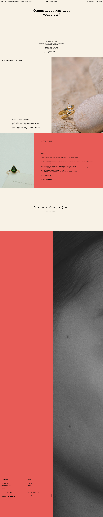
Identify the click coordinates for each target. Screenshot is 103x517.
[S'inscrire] (50, 495)
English (86, 1)
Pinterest (30, 483)
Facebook (30, 485)
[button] (96, 1)
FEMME (2, 1)
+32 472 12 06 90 (11, 496)
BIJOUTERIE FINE (15, 1)
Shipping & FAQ (5, 483)
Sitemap (3, 488)
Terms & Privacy (5, 481)
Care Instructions (6, 485)
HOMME (5, 1)
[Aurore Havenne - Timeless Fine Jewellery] (51, 2)
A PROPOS (22, 1)
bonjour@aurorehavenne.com (12, 494)
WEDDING (10, 1)
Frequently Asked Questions (51, 48)
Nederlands (91, 1)
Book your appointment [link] (51, 211)
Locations (4, 487)
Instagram (30, 481)
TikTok (29, 487)
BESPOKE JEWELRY (28, 1)
